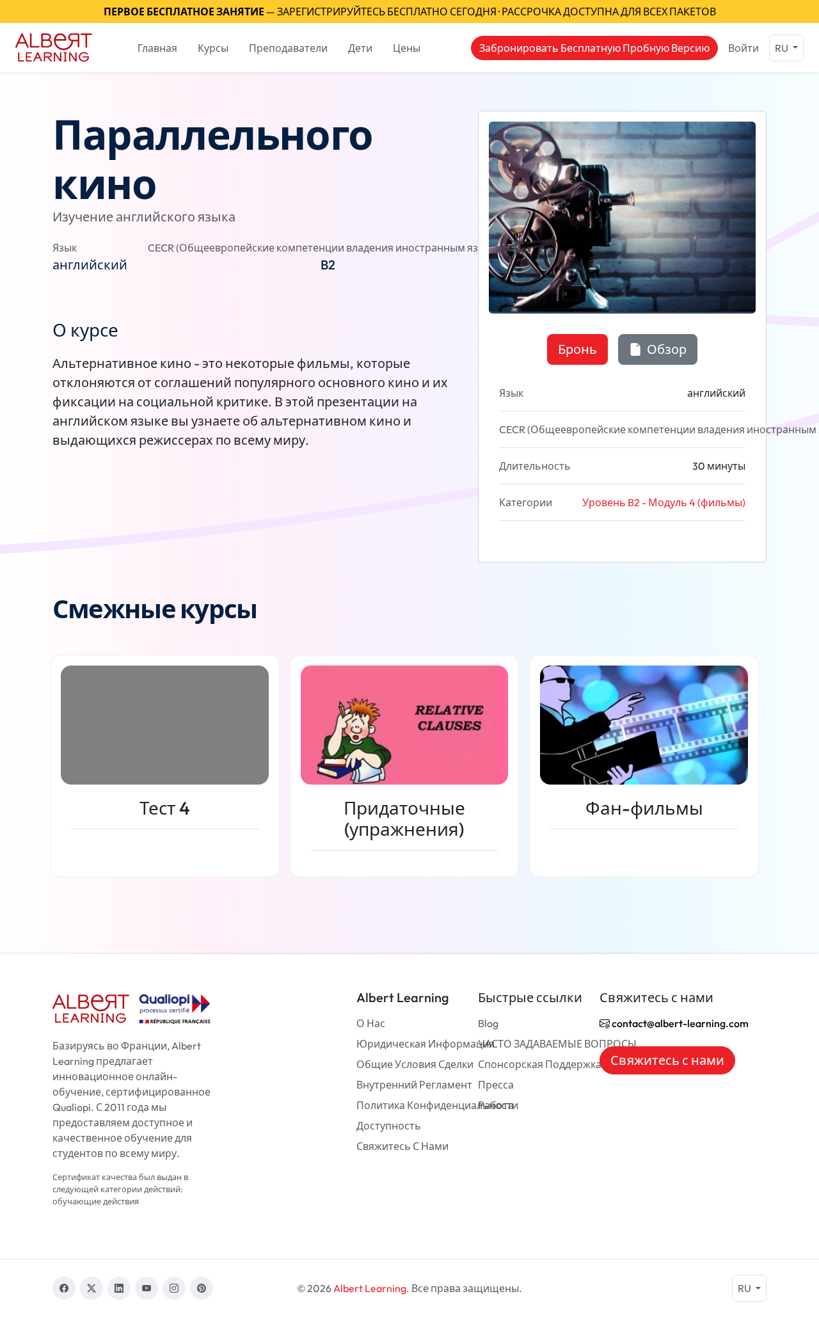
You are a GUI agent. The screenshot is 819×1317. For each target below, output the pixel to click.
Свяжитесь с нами (402, 1146)
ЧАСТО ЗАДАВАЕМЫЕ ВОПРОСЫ (557, 1043)
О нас (370, 1023)
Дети (360, 48)
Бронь (577, 349)
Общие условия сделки (414, 1064)
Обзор (665, 349)
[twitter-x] (91, 1288)
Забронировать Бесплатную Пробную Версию (594, 48)
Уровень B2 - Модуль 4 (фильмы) (663, 502)
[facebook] (64, 1288)
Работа (496, 1105)
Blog (488, 1023)
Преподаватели (288, 48)
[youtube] (146, 1288)
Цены (406, 48)
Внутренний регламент (414, 1084)
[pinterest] (201, 1288)
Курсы (213, 48)
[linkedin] (119, 1288)
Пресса (496, 1084)
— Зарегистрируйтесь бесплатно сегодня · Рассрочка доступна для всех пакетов (410, 11)
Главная (157, 48)
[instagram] (174, 1288)
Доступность (388, 1125)
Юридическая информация (425, 1043)
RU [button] (782, 48)
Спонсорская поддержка (539, 1064)
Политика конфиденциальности (437, 1105)
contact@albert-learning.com (679, 1023)
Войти (743, 48)
